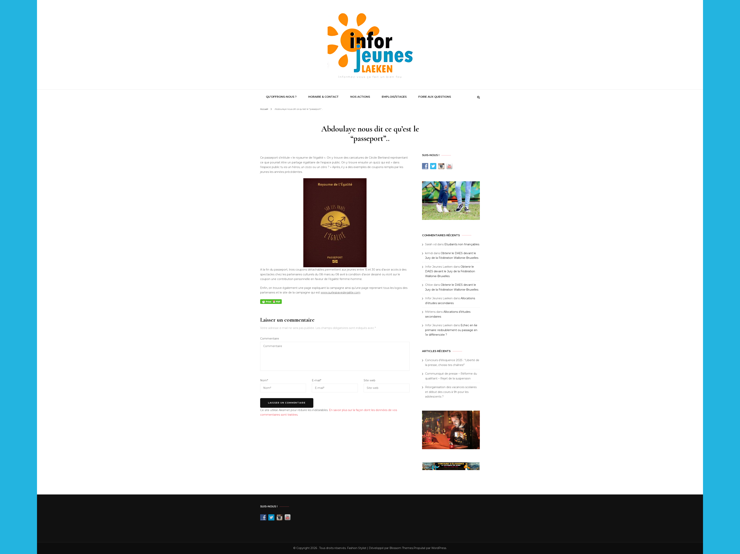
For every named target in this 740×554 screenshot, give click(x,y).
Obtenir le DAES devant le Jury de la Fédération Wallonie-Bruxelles (450, 271)
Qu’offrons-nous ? (281, 96)
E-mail (316, 380)
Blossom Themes (401, 548)
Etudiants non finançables (461, 244)
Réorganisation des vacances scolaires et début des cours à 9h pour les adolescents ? (451, 391)
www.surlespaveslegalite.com (340, 292)
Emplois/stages (394, 96)
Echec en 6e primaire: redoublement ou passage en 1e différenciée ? (451, 330)
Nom (264, 380)
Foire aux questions (434, 96)
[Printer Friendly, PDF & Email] (271, 301)
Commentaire (269, 338)
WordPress (438, 548)
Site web (369, 380)
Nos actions (360, 96)
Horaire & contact (323, 96)
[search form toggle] (478, 97)
